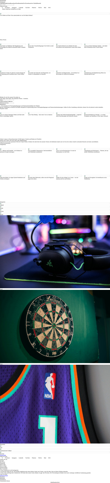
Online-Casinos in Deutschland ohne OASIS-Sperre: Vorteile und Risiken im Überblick (20, 139)
